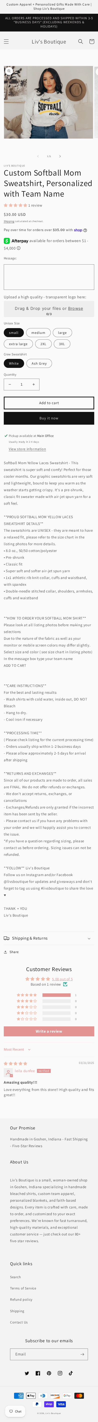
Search (15, 1277)
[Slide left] (37, 156)
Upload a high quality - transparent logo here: (45, 297)
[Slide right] (60, 156)
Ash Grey (39, 363)
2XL (43, 344)
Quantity (10, 374)
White (14, 363)
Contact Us (19, 1322)
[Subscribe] (82, 1354)
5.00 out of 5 (62, 979)
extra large (18, 344)
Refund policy (21, 1299)
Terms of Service (23, 1288)
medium (38, 332)
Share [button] (14, 952)
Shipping (9, 221)
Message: (10, 258)
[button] (6, 41)
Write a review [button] (49, 1031)
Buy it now (49, 418)
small (14, 332)
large (62, 332)
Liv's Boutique (53, 1413)
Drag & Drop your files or (49, 308)
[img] (15, 1063)
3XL (62, 344)
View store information (27, 449)
